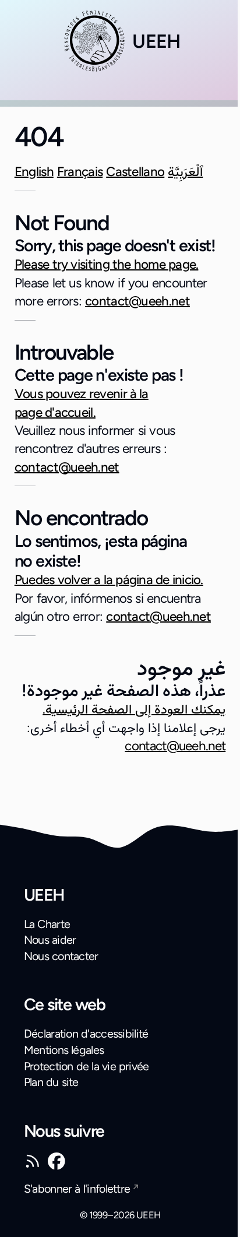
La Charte (47, 924)
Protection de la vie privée (86, 1066)
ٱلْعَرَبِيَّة (185, 172)
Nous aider (50, 940)
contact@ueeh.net (137, 301)
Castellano (135, 172)
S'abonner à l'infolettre (77, 1189)
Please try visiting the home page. (107, 264)
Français (80, 172)
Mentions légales (64, 1050)
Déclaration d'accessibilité (86, 1034)
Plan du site (51, 1082)
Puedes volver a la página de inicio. (109, 580)
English (34, 172)
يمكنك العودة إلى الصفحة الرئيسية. (134, 709)
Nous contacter (61, 956)
